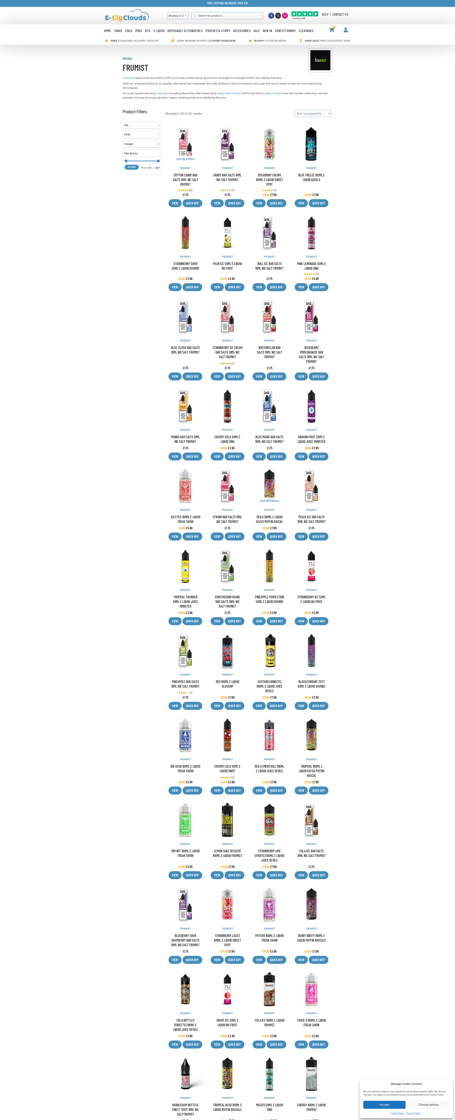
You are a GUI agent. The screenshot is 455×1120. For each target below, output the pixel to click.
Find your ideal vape (327, 40)
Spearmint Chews (229, 93)
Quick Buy (192, 203)
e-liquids (161, 93)
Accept (384, 1104)
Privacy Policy (413, 1113)
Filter (132, 167)
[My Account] (345, 30)
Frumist (128, 78)
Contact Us (340, 14)
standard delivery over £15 (134, 40)
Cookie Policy (398, 1113)
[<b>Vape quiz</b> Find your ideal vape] (300, 40)
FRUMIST (185, 168)
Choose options (429, 1104)
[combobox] (177, 15)
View (175, 203)
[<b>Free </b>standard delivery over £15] (106, 40)
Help (325, 14)
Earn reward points (206, 40)
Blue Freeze (273, 93)
